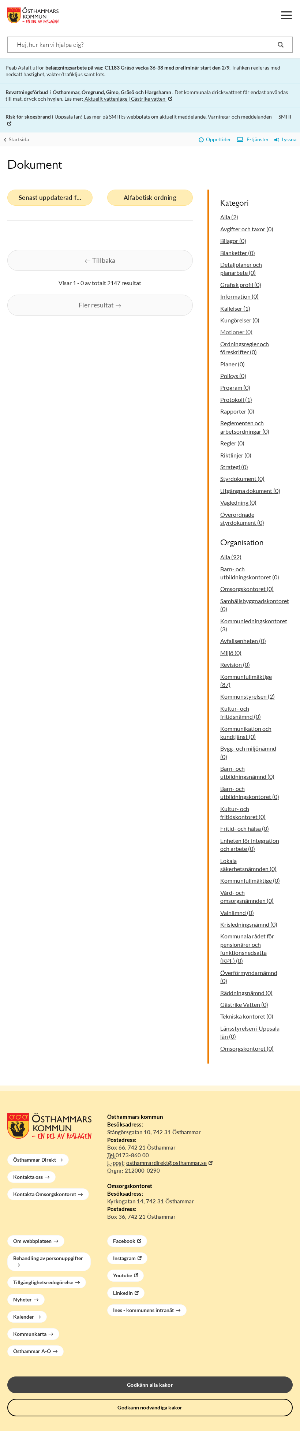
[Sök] (280, 45)
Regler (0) (232, 443)
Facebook (124, 1241)
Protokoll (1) (236, 399)
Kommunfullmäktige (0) (250, 880)
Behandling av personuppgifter (48, 1258)
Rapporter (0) (237, 411)
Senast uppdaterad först (53, 197)
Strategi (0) (234, 466)
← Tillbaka (100, 260)
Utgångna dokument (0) (250, 490)
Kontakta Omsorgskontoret (44, 1194)
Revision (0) (235, 664)
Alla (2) (229, 216)
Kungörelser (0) (239, 320)
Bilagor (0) (233, 240)
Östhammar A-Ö (32, 1351)
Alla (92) (230, 556)
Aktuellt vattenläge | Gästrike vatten (124, 99)
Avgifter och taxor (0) (246, 228)
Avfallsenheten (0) (243, 640)
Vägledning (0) (238, 502)
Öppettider (217, 139)
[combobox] (150, 45)
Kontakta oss (28, 1177)
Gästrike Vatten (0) (244, 1004)
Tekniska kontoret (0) (246, 1016)
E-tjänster (256, 139)
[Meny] (286, 15)
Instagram (124, 1258)
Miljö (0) (230, 652)
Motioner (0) (236, 331)
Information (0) (239, 296)
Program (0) (235, 387)
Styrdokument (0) (242, 478)
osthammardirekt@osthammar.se (166, 1162)
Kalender (23, 1317)
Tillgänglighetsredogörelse (43, 1282)
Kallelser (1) (235, 308)
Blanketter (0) (237, 252)
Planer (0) (232, 363)
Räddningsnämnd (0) (246, 992)
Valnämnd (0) (237, 912)
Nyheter (22, 1299)
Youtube (122, 1275)
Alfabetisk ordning (150, 197)
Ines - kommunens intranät (143, 1310)
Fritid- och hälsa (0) (244, 828)
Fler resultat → (100, 305)
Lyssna (288, 139)
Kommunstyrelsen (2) (247, 696)
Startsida (18, 139)
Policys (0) (233, 375)
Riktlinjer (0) (235, 455)
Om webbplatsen (32, 1241)
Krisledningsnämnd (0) (248, 924)
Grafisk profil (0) (240, 284)
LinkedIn (123, 1293)
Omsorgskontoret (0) (247, 588)
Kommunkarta (29, 1334)
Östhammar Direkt (34, 1160)
